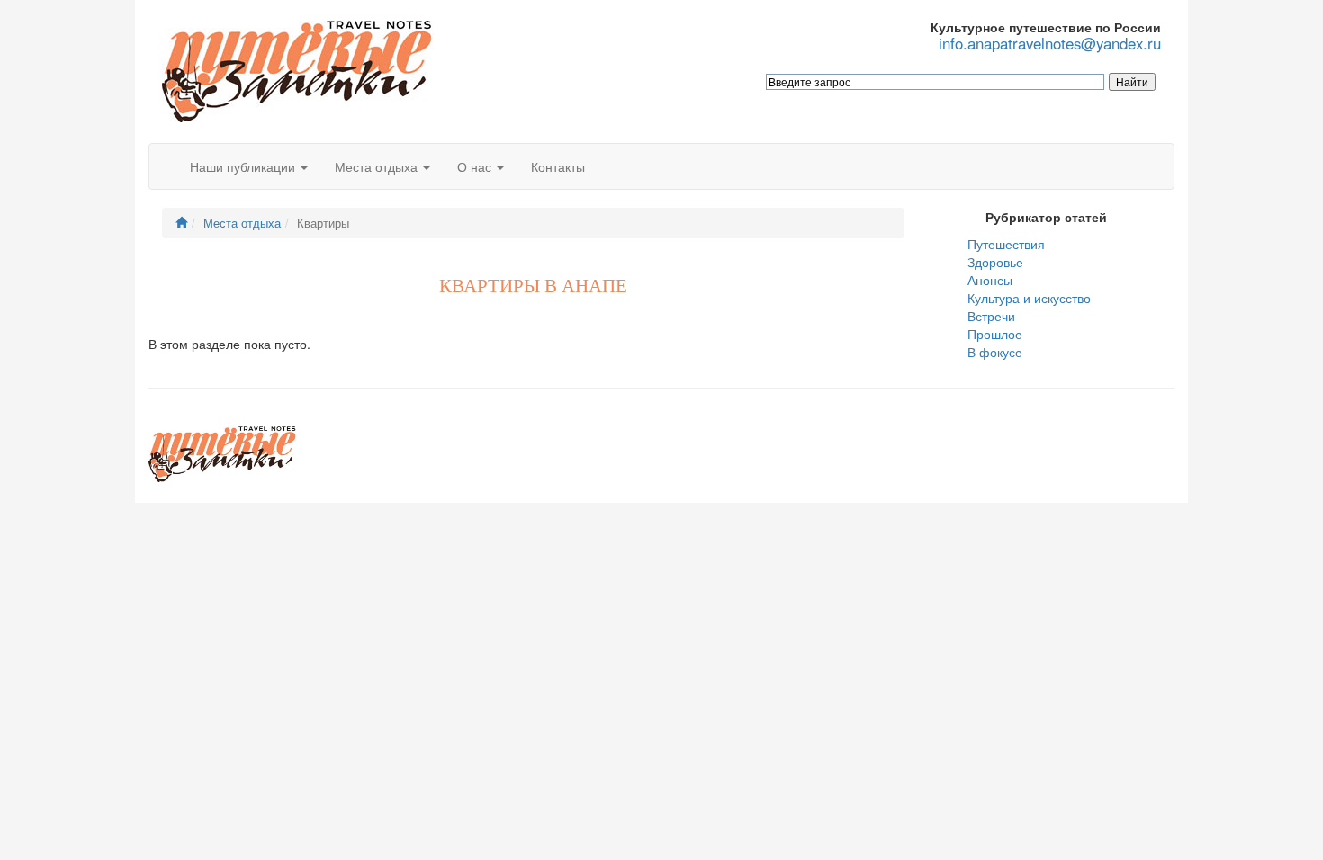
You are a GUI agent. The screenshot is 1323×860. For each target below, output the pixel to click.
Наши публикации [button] (244, 166)
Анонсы (990, 280)
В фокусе (995, 352)
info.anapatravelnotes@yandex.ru (1050, 43)
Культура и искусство (1029, 298)
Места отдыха (242, 223)
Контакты (558, 166)
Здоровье (995, 262)
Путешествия (1006, 244)
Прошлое (995, 334)
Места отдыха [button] (378, 166)
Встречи (991, 316)
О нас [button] (476, 166)
